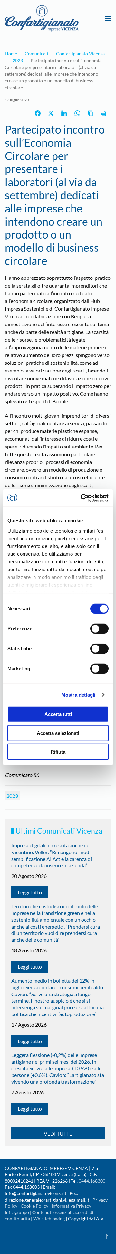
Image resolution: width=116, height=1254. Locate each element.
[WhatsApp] (77, 113)
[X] (51, 113)
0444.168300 (92, 1180)
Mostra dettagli (78, 694)
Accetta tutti (58, 714)
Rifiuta (58, 752)
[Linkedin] (64, 113)
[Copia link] (90, 113)
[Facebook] (38, 113)
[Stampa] (104, 113)
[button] (108, 18)
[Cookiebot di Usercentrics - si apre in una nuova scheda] (82, 498)
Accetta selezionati (58, 733)
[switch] (99, 629)
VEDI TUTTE (58, 1133)
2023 (12, 796)
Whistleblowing (49, 1218)
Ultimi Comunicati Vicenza (58, 830)
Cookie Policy (34, 1206)
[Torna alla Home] (42, 18)
